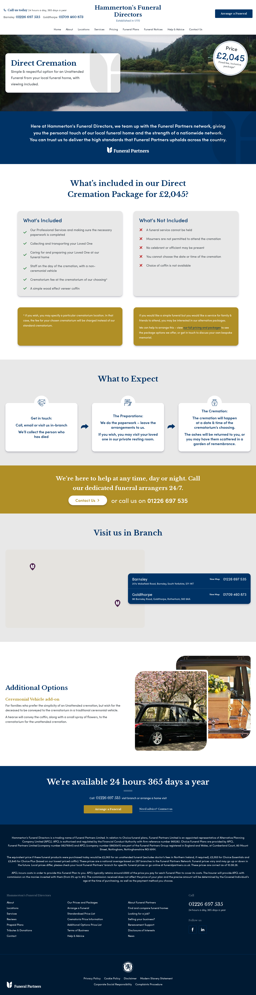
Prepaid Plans (15, 925)
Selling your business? (141, 919)
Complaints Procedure (148, 984)
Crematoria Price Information (85, 919)
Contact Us (195, 29)
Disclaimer (130, 978)
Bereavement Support (141, 925)
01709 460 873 (71, 17)
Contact (11, 936)
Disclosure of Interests (141, 930)
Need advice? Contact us (155, 809)
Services (99, 29)
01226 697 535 (28, 17)
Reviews (12, 919)
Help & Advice (176, 29)
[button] (32, 566)
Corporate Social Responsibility (113, 984)
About (69, 29)
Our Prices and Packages (82, 902)
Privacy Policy (92, 978)
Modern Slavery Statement (156, 978)
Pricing (113, 29)
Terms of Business (78, 930)
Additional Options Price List (84, 925)
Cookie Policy (112, 978)
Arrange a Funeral (108, 809)
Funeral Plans (131, 29)
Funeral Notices (153, 29)
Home (57, 29)
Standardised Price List (81, 913)
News (131, 936)
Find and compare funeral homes (148, 908)
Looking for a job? (139, 913)
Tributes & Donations (19, 930)
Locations (84, 29)
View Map (215, 579)
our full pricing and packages (202, 327)
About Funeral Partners (142, 902)
